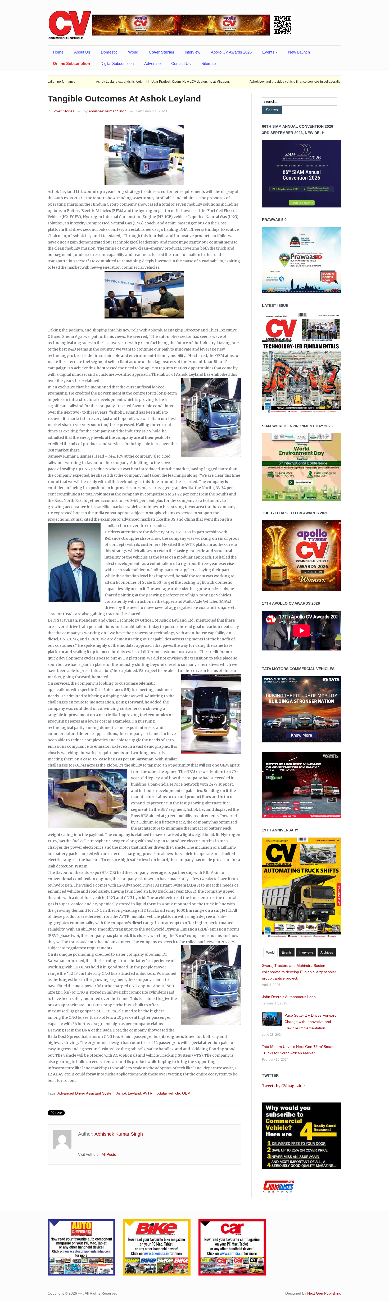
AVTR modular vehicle (161, 1093)
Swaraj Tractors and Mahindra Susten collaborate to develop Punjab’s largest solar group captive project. (299, 971)
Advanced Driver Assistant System (86, 1093)
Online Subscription (71, 63)
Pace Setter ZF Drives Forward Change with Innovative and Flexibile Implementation (310, 1021)
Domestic (109, 52)
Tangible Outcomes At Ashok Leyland (124, 98)
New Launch (299, 52)
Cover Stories (161, 52)
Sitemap (208, 63)
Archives (326, 952)
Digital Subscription (117, 63)
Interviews (306, 952)
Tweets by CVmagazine (283, 1085)
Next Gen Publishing (324, 1293)
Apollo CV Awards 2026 (231, 52)
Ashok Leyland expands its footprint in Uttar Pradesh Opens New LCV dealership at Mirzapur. (101, 81)
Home (58, 52)
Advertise (152, 63)
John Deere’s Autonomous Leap (289, 997)
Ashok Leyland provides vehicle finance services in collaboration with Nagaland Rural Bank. (254, 81)
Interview (192, 52)
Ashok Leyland (128, 1093)
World (133, 52)
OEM (186, 1093)
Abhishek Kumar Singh (107, 111)
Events (265, 53)
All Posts (109, 1154)
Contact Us (181, 63)
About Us (82, 52)
